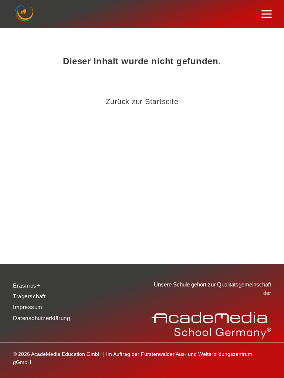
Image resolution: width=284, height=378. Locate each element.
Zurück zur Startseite (142, 101)
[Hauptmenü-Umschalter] (267, 14)
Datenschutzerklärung (41, 318)
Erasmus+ (26, 286)
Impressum (28, 307)
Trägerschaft (29, 296)
